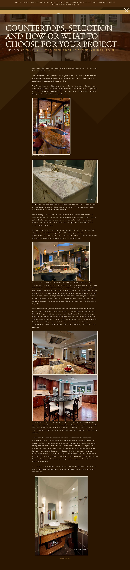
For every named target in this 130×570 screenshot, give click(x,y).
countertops (62, 558)
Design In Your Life (35, 50)
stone (69, 558)
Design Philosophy (60, 50)
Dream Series (81, 50)
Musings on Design (103, 50)
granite (66, 558)
